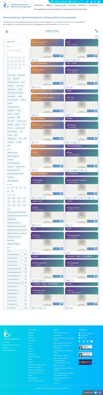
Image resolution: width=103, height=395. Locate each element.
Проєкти (82, 5)
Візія (29, 346)
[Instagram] (95, 2)
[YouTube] (99, 2)
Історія (30, 351)
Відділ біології (58, 335)
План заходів (60, 5)
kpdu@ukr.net (75, 1)
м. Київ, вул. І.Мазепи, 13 (60, 1)
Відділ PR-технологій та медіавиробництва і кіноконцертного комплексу (62, 360)
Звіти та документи (9, 350)
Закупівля (6, 347)
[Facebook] (87, 2)
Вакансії (30, 375)
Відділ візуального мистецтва (62, 343)
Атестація (6, 342)
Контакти (93, 5)
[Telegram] (91, 2)
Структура (31, 340)
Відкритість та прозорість (11, 344)
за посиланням (63, 24)
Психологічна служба (34, 367)
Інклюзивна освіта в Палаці (36, 370)
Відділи (49, 5)
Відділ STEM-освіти (59, 365)
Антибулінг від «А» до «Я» (35, 372)
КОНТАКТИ (83, 330)
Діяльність (31, 354)
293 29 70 (83, 338)
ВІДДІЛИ (56, 329)
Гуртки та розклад (34, 356)
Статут (30, 338)
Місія (29, 343)
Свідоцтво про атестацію (36, 380)
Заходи (30, 359)
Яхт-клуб (56, 382)
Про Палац (38, 5)
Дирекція (31, 332)
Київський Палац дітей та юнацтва (21, 6)
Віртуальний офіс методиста (37, 364)
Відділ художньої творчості (62, 355)
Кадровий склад (33, 378)
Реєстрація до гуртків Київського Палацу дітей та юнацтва (60, 9)
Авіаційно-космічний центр (61, 332)
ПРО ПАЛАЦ (32, 329)
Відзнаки (30, 335)
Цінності (30, 348)
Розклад (72, 5)
